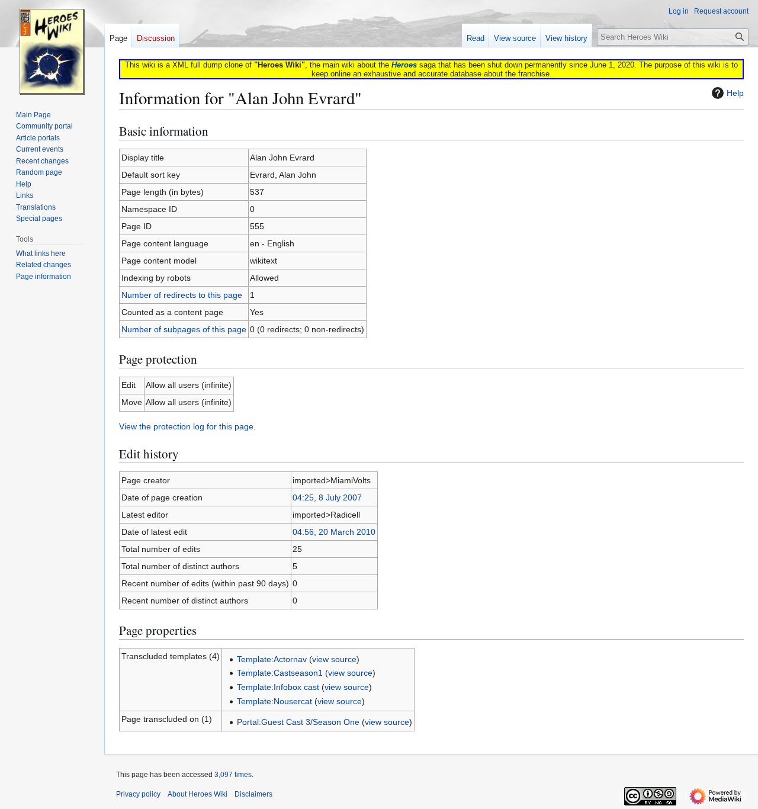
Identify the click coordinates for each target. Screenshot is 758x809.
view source (334, 659)
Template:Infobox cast (278, 687)
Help (735, 93)
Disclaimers (253, 794)
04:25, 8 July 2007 (327, 497)
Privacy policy (138, 794)
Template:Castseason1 (280, 673)
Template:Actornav (272, 659)
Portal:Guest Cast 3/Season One (298, 722)
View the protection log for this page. (187, 426)
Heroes (404, 64)
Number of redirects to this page (181, 295)
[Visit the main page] (52, 47)
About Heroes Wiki (197, 794)
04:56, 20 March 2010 (334, 532)
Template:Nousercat (274, 701)
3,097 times (233, 775)
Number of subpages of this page (183, 329)
